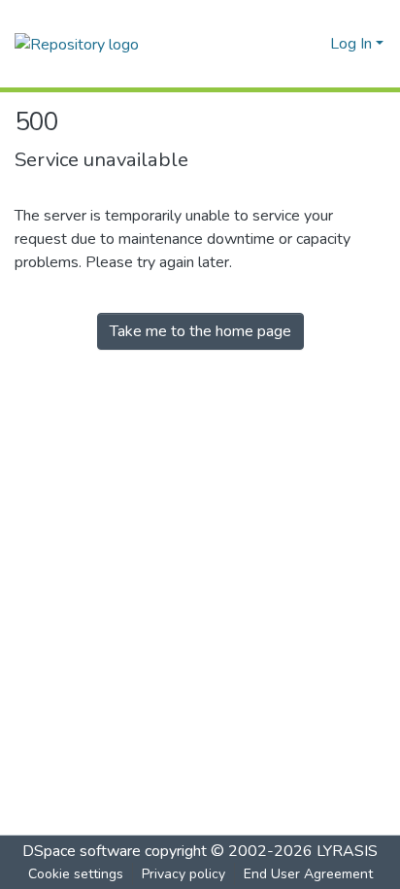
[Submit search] (284, 43)
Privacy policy (183, 874)
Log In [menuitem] (351, 43)
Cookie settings (75, 874)
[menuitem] (312, 43)
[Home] (77, 43)
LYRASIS (347, 851)
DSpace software (81, 851)
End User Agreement (308, 874)
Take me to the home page (200, 331)
